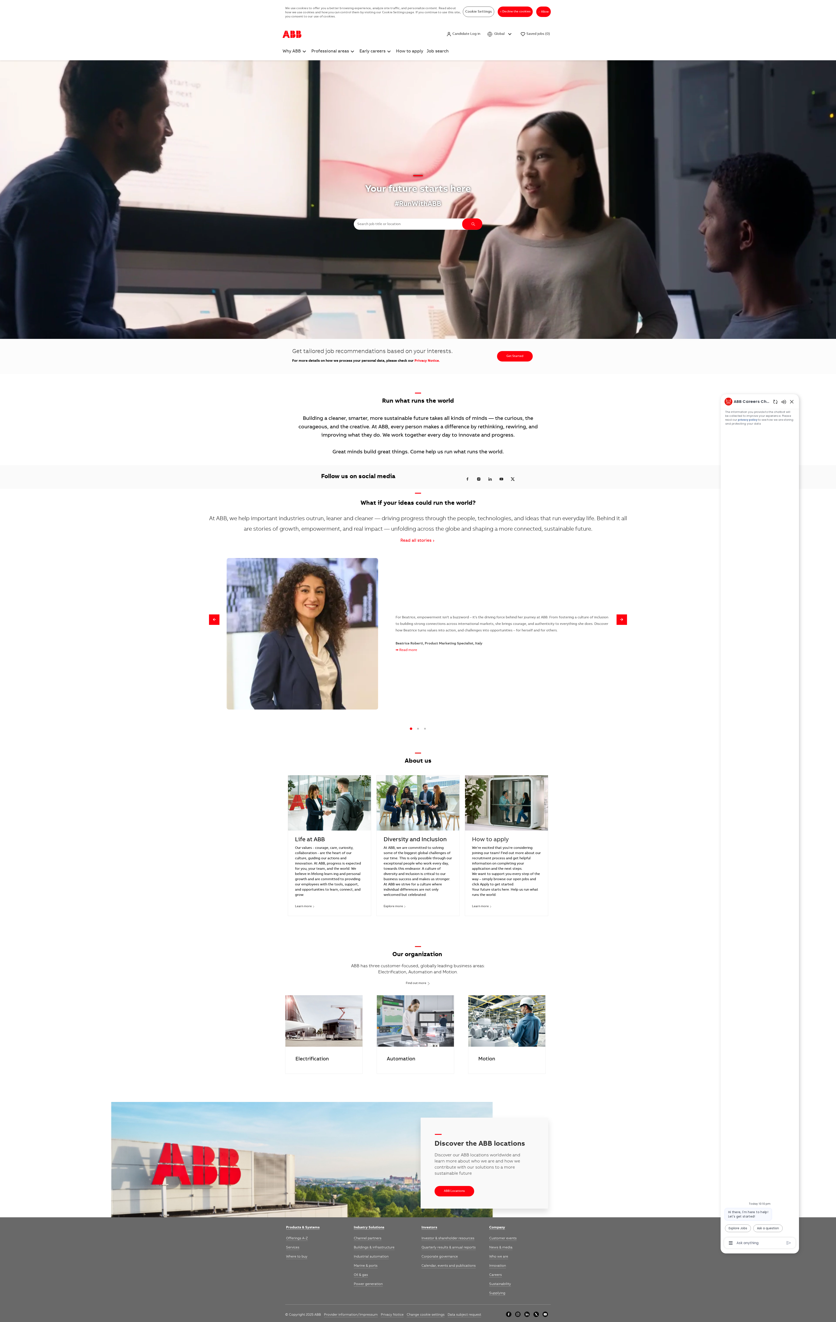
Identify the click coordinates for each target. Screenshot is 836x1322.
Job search (438, 51)
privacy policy (747, 420)
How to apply (409, 51)
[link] (303, 1228)
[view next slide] (622, 619)
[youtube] (545, 1314)
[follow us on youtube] (501, 479)
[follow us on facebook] (467, 479)
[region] (760, 822)
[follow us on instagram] (479, 479)
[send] (789, 1243)
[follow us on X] (513, 479)
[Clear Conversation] (775, 402)
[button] (463, 34)
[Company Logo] (292, 34)
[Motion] (506, 1034)
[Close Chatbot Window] (792, 402)
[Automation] (415, 1034)
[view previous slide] (214, 619)
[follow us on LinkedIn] (490, 479)
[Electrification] (323, 1034)
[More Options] (730, 1243)
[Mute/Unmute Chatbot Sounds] (783, 402)
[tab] (411, 728)
